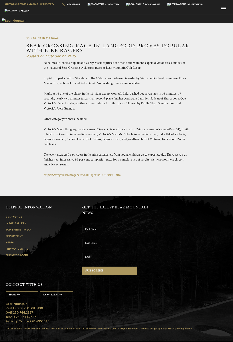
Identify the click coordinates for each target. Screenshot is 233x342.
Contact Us (112, 4)
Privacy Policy (184, 328)
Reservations (195, 4)
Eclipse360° (167, 328)
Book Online (152, 4)
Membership (73, 4)
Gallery (23, 10)
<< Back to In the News (42, 38)
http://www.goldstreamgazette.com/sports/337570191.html (82, 175)
